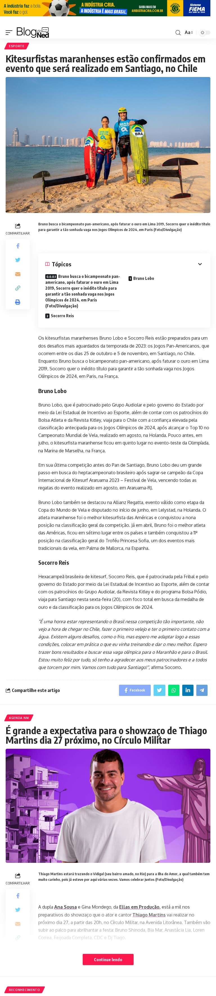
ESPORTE (16, 46)
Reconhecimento (24, 990)
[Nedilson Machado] (32, 32)
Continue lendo (108, 959)
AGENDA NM (19, 718)
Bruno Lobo (143, 278)
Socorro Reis (62, 315)
